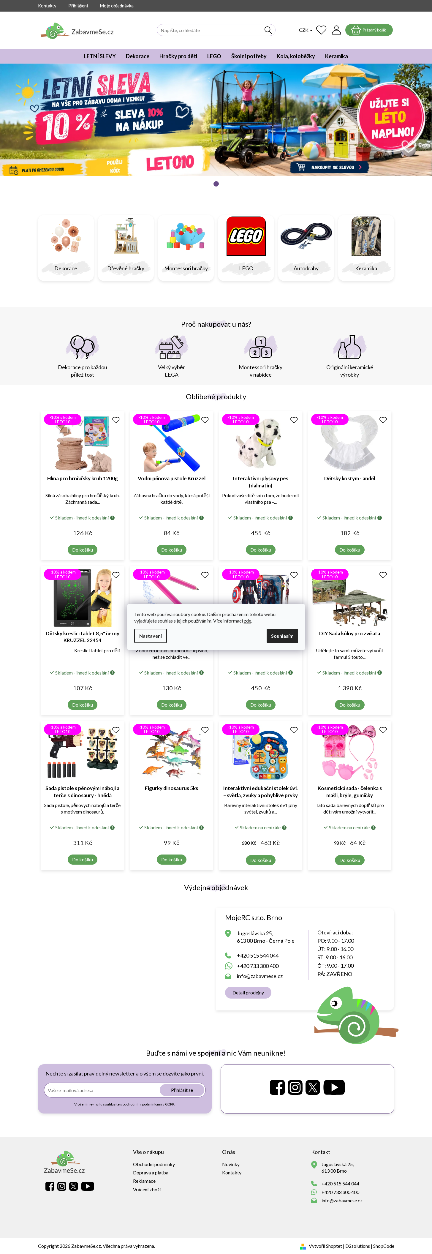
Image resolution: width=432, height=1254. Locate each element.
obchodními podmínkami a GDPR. (149, 1104)
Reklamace (144, 1181)
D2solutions (357, 1246)
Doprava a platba (150, 1172)
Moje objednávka (117, 5)
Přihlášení (78, 5)
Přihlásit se (182, 1090)
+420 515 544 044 (257, 955)
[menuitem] (100, 56)
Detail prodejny (248, 992)
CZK (304, 30)
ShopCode (383, 1246)
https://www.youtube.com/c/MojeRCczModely (334, 1087)
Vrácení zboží (147, 1189)
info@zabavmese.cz (260, 976)
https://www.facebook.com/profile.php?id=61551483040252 (277, 1087)
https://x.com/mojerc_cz (313, 1087)
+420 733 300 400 (257, 966)
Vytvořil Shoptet (325, 1246)
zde (247, 620)
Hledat (268, 30)
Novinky (231, 1164)
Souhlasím (282, 636)
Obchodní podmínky (154, 1164)
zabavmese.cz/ (295, 1087)
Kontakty (47, 5)
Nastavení (150, 636)
